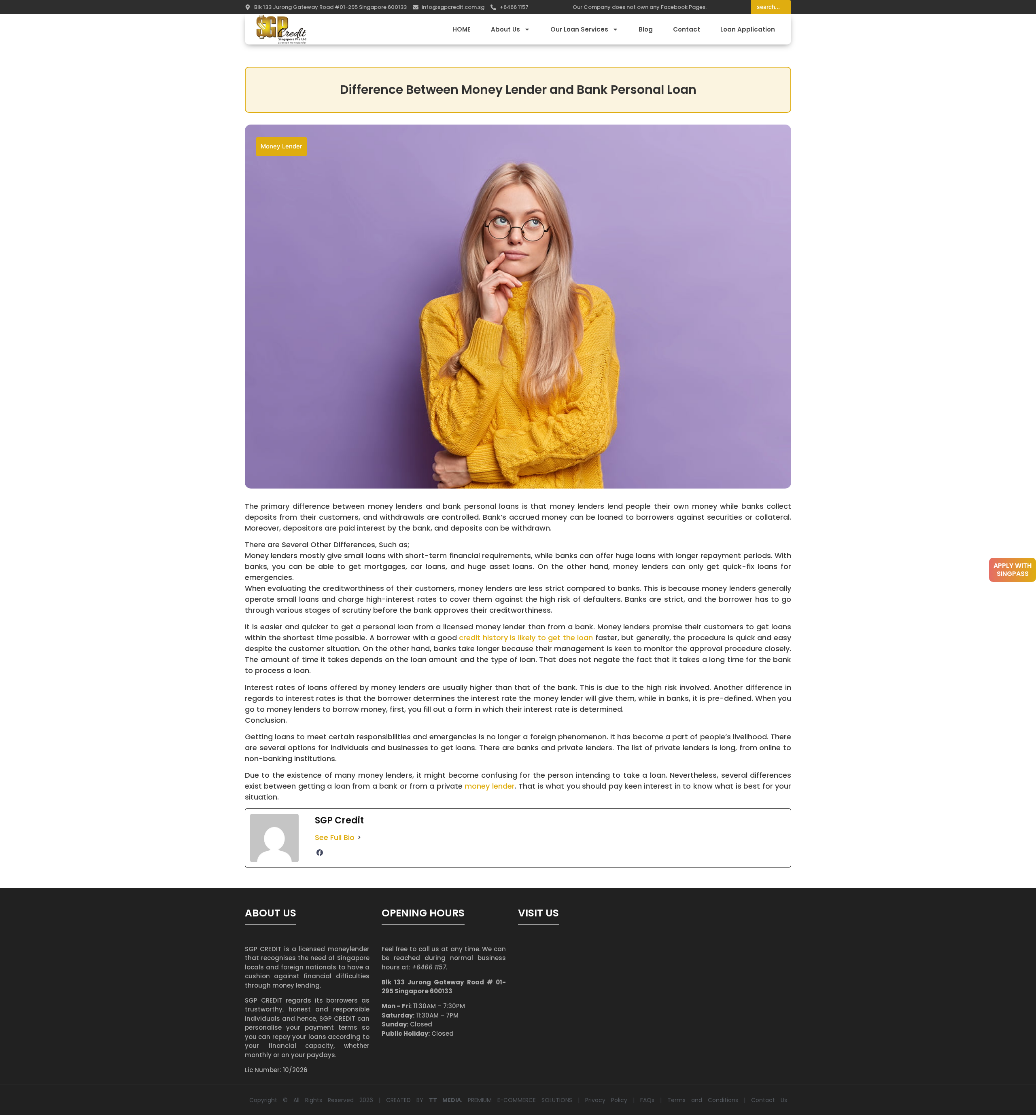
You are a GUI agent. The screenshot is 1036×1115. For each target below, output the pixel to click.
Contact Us (769, 1100)
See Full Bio (335, 837)
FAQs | (653, 1100)
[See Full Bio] (359, 837)
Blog (646, 29)
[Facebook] (320, 852)
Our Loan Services (579, 29)
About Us (505, 29)
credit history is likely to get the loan (526, 638)
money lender (489, 786)
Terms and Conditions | (709, 1100)
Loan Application (747, 29)
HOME (461, 29)
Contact (686, 29)
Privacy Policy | (612, 1100)
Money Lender (281, 146)
